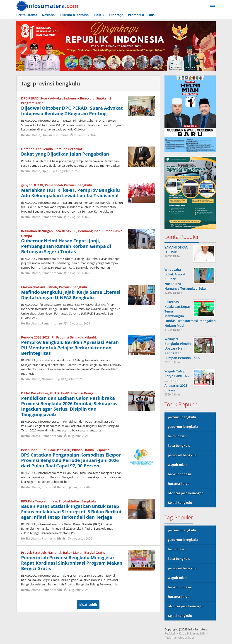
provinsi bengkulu (182, 417)
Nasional (48, 379)
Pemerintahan (52, 217)
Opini (45, 171)
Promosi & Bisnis (53, 487)
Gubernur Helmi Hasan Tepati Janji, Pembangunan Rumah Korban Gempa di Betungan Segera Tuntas (66, 246)
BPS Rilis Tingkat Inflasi (39, 501)
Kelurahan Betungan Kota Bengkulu (48, 231)
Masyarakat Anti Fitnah (39, 287)
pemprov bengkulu (182, 455)
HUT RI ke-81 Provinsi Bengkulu (74, 393)
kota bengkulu (179, 445)
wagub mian (177, 464)
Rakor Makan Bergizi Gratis (84, 552)
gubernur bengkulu (183, 426)
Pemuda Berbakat (68, 149)
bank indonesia (180, 474)
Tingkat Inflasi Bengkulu (77, 501)
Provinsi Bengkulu (73, 287)
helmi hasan (177, 436)
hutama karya (178, 483)
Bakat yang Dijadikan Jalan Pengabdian (65, 154)
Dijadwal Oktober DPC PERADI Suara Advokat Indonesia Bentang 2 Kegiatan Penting (72, 110)
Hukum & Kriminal (55, 135)
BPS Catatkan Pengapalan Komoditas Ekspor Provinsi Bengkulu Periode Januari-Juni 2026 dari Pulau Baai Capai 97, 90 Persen (71, 460)
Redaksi (169, 633)
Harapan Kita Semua (37, 149)
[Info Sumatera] (48, 5)
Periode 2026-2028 (35, 337)
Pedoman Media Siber (179, 637)
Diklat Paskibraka (34, 393)
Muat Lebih (88, 604)
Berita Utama (30, 135)
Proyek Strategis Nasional (41, 552)
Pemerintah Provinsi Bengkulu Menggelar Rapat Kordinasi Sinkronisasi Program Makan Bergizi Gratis (71, 562)
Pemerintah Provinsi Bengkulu (68, 185)
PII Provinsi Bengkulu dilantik (74, 337)
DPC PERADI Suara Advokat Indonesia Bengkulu (57, 98)
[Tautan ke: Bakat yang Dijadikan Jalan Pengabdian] (141, 156)
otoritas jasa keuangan (185, 493)
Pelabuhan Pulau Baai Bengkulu (45, 450)
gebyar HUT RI (32, 185)
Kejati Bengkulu (180, 502)
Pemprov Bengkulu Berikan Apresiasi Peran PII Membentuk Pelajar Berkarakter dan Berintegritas (70, 347)
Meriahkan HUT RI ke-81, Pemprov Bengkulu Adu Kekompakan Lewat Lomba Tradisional (70, 193)
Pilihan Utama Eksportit (90, 450)
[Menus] (212, 5)
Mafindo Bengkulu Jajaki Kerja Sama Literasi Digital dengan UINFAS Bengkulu (70, 295)
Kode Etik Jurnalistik (192, 633)
